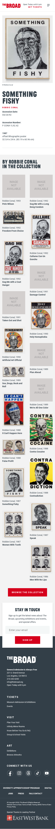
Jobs (10, 793)
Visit (10, 717)
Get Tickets (35, 7)
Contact (37, 793)
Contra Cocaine (37, 451)
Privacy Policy (11, 807)
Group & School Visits (16, 734)
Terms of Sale (26, 804)
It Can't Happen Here (12, 433)
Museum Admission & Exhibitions (21, 702)
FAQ (31, 793)
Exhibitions (11, 750)
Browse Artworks (14, 754)
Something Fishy (10, 504)
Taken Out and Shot (11, 320)
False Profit (8, 461)
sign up (28, 639)
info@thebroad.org (15, 681)
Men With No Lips (38, 579)
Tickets (12, 697)
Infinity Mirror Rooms (16, 726)
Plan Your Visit (13, 722)
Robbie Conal (10, 107)
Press (21, 793)
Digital (48, 788)
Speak (33, 538)
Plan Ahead (35, 372)
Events (10, 706)
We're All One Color (39, 407)
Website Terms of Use (14, 804)
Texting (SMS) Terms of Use (41, 804)
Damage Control (38, 294)
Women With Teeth (11, 544)
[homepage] (11, 6)
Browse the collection (27, 592)
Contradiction (36, 495)
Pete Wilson (8, 203)
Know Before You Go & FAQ (18, 730)
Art (9, 745)
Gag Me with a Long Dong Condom (39, 205)
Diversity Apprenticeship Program (21, 788)
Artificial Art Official (12, 360)
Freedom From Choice (13, 230)
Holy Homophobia (38, 336)
